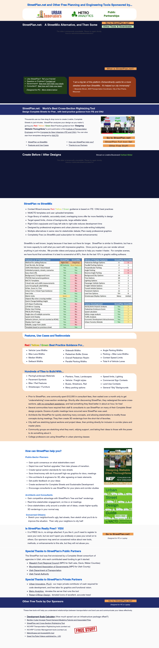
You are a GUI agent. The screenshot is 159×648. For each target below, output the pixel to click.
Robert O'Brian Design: (40, 595)
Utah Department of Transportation (45, 570)
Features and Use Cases (38, 145)
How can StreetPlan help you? (81, 142)
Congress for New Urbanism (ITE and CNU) (58, 132)
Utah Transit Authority (39, 574)
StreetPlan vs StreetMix (37, 142)
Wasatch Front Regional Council (44, 563)
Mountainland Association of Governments (49, 566)
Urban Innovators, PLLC (40, 584)
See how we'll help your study (51, 84)
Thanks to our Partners (78, 145)
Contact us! (50, 81)
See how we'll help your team (50, 86)
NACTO (55, 135)
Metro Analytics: (36, 591)
